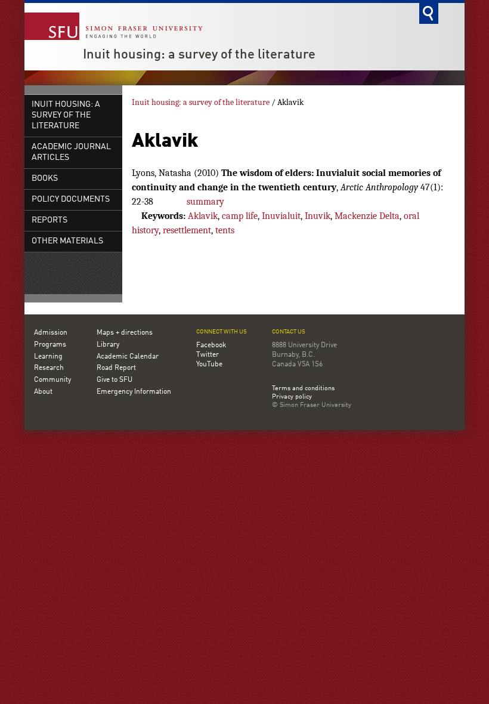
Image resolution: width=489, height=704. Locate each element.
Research (49, 368)
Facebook (211, 345)
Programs (50, 344)
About (43, 392)
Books (45, 179)
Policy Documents (71, 199)
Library (108, 344)
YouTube (209, 364)
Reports (49, 220)
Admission (50, 332)
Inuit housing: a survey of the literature (199, 54)
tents (224, 230)
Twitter (207, 355)
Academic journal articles (71, 152)
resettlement (187, 230)
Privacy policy (292, 397)
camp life (240, 216)
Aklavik (203, 216)
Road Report (116, 368)
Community (52, 380)
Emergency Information (134, 392)
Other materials (67, 241)
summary (205, 201)
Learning (48, 356)
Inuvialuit (281, 216)
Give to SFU (114, 380)
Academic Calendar (128, 356)
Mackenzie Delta (367, 216)
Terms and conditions (303, 389)
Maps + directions (125, 332)
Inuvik (317, 216)
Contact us (288, 332)
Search (428, 13)
